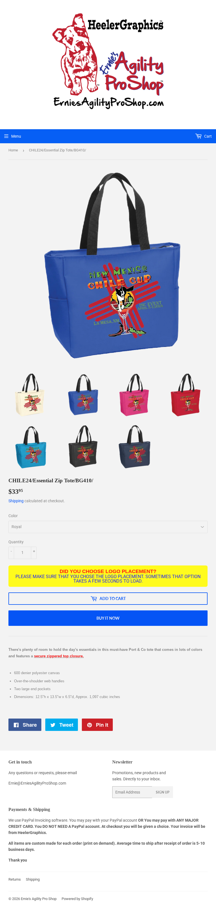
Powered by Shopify (77, 899)
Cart (207, 136)
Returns (14, 879)
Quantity (16, 542)
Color (13, 515)
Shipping (16, 501)
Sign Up (162, 792)
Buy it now (108, 618)
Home (13, 150)
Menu (16, 136)
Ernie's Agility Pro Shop (39, 899)
